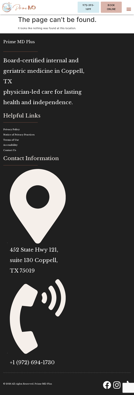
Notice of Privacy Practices (18, 134)
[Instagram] (117, 385)
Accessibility (10, 145)
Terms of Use (11, 140)
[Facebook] (107, 385)
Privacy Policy (11, 129)
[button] (128, 9)
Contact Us (9, 150)
